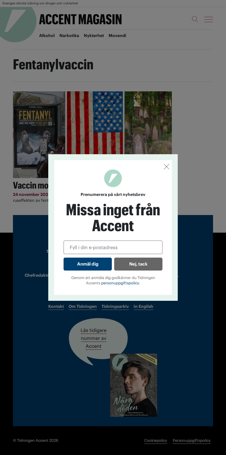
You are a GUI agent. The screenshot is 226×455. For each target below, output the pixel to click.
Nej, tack (138, 264)
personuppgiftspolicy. (120, 283)
